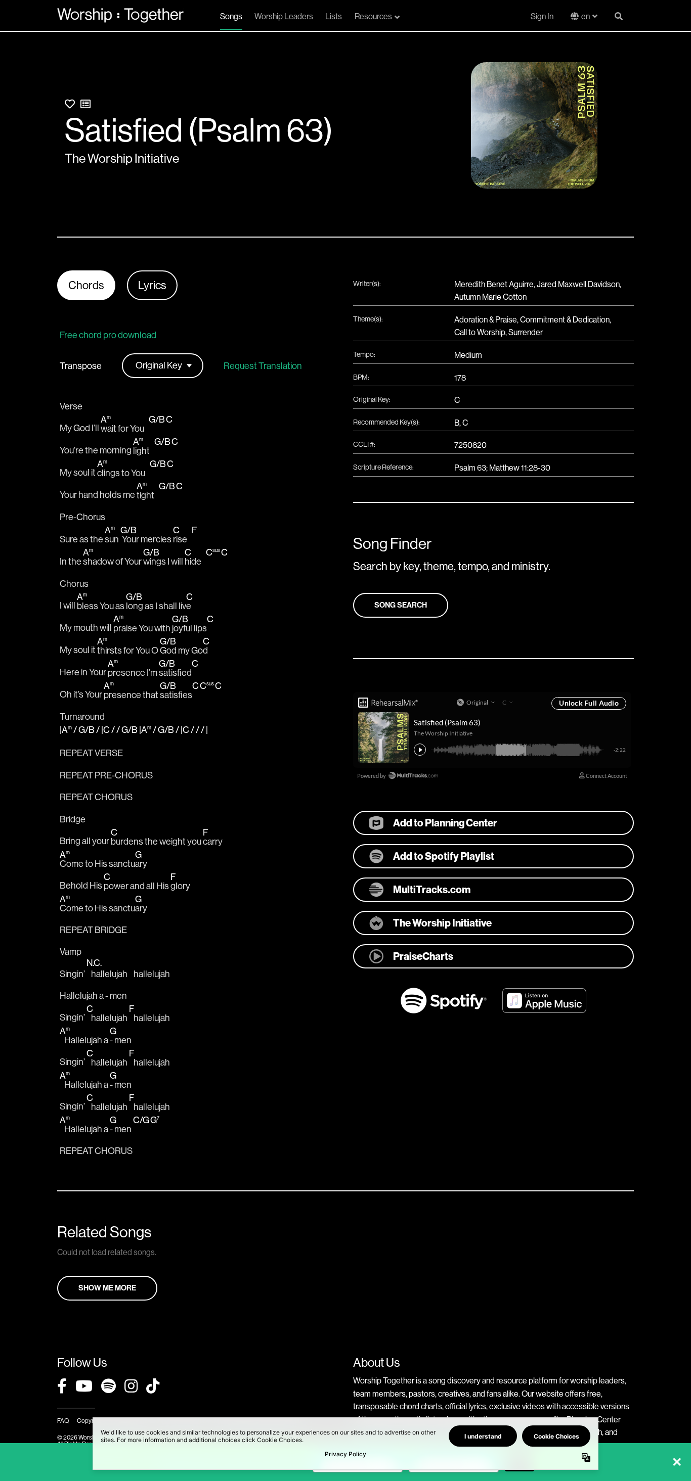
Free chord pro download (108, 335)
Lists (333, 16)
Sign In (542, 16)
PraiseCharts (423, 956)
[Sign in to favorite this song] (70, 104)
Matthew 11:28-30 (519, 468)
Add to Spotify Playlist (443, 856)
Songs (231, 16)
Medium (468, 355)
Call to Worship (479, 332)
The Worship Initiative (122, 158)
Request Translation (263, 366)
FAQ (63, 1420)
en (585, 16)
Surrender (525, 332)
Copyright (90, 1420)
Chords (86, 285)
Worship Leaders (283, 16)
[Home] (120, 15)
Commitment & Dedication (565, 320)
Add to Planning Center (445, 823)
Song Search (400, 605)
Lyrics (152, 285)
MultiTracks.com (431, 890)
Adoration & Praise (485, 320)
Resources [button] (373, 16)
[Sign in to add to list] (85, 104)
